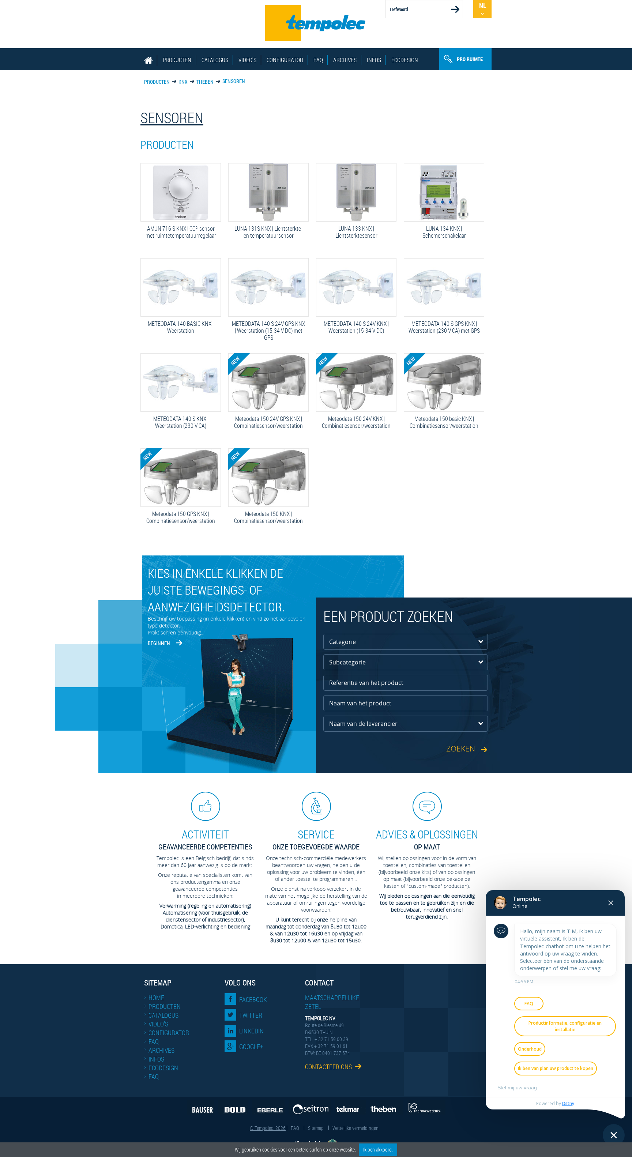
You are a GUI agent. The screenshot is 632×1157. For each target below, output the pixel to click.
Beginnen (159, 643)
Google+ (251, 1046)
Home (156, 997)
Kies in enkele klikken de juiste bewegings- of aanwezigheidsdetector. (216, 590)
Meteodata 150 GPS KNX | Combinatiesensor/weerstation (179, 517)
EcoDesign (404, 60)
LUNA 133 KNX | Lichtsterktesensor (348, 232)
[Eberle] (268, 1107)
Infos (374, 60)
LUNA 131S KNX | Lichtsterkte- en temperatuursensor (267, 232)
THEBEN (205, 81)
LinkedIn (251, 1030)
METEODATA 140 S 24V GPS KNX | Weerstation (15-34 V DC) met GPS (268, 331)
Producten (177, 60)
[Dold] (233, 1107)
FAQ (318, 60)
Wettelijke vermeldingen (355, 1128)
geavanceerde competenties (205, 839)
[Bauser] (200, 1107)
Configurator (285, 60)
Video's (247, 60)
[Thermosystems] (426, 1107)
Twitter (250, 1015)
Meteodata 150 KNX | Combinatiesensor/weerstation (267, 517)
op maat (427, 839)
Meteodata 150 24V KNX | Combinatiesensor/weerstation (355, 422)
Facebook (253, 999)
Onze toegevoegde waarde (316, 839)
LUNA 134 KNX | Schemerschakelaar (436, 232)
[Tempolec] (316, 23)
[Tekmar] (350, 1107)
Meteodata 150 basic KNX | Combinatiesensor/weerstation (442, 422)
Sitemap (316, 1128)
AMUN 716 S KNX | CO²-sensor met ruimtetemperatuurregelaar (180, 232)
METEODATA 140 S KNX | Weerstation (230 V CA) (176, 422)
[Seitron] (310, 1107)
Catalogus (215, 60)
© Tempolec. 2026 (268, 1127)
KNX (183, 81)
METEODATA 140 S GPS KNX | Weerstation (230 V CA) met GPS (443, 327)
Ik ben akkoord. (378, 1149)
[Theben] (386, 1107)
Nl (482, 5)
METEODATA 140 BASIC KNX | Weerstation (179, 327)
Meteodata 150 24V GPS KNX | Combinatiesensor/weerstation (267, 422)
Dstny (568, 1103)
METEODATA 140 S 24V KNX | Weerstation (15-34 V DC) (354, 327)
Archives (345, 60)
